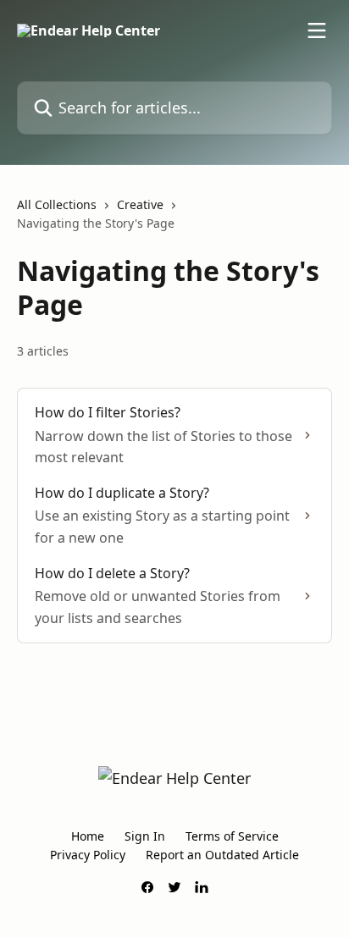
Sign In (145, 836)
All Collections (57, 204)
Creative (140, 204)
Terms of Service (232, 836)
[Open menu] (317, 30)
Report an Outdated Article (222, 855)
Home (87, 836)
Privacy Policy (87, 855)
